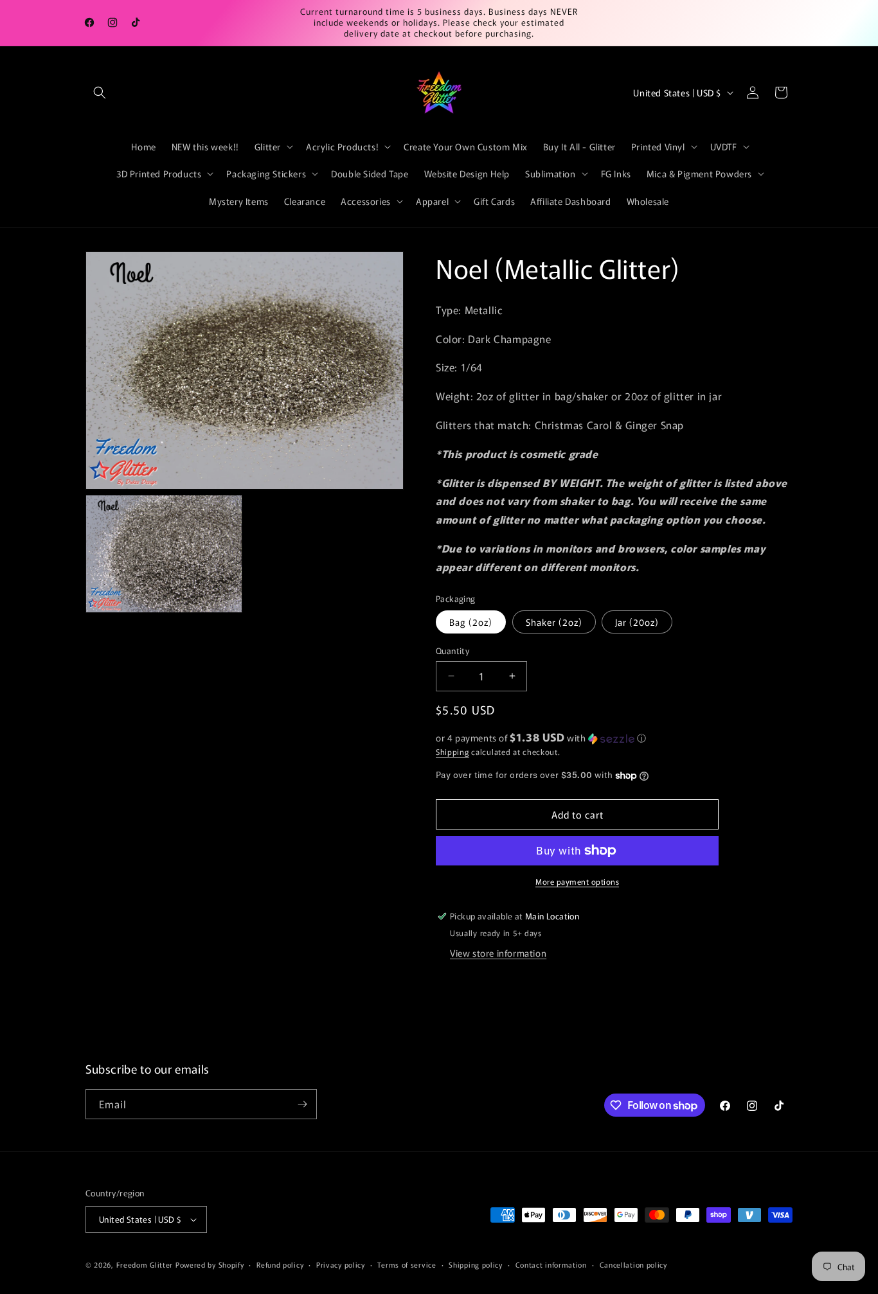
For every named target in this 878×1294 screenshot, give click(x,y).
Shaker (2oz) (554, 622)
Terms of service (406, 1264)
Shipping (452, 751)
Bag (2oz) (470, 622)
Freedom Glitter (145, 1264)
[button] (99, 92)
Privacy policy (340, 1264)
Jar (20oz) (637, 622)
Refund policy (279, 1264)
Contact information (551, 1264)
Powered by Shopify (209, 1264)
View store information (498, 952)
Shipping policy (476, 1264)
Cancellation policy (633, 1264)
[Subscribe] (302, 1104)
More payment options (577, 881)
